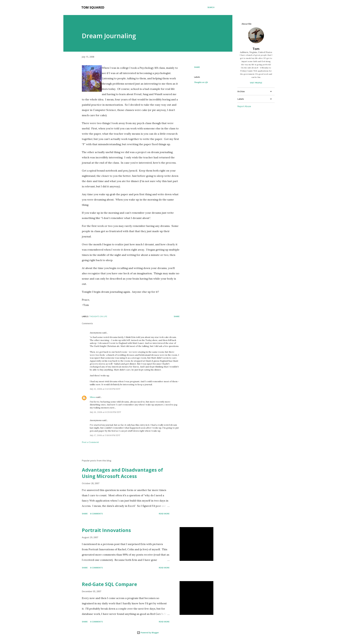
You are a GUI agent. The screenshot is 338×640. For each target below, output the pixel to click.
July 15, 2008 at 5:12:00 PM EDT (105, 389)
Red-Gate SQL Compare (109, 584)
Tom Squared (92, 7)
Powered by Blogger (149, 632)
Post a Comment (90, 442)
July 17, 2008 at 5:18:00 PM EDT (105, 435)
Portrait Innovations (106, 530)
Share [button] (197, 67)
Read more (164, 513)
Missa (93, 397)
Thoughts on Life (201, 82)
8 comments (96, 513)
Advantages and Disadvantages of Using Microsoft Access (122, 473)
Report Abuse (244, 106)
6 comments (96, 621)
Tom (256, 49)
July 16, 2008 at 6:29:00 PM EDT (105, 412)
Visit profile (256, 82)
